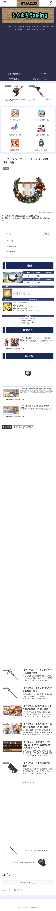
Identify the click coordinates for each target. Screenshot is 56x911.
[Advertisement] (28, 51)
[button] (50, 521)
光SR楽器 (29, 427)
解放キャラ (14, 246)
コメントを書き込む (28, 883)
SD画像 (12, 251)
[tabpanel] (15, 93)
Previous (2, 94)
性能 (11, 241)
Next (54, 94)
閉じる (47, 234)
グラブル (8, 427)
